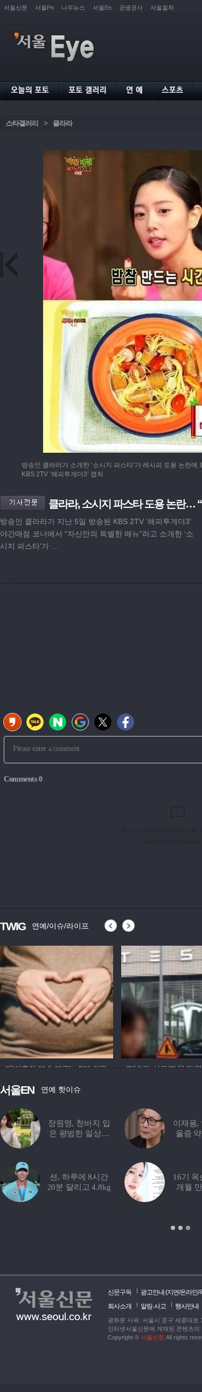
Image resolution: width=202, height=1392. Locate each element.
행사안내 (187, 1306)
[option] (56, 1000)
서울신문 (15, 7)
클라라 (62, 123)
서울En (102, 7)
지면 (173, 1292)
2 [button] (180, 1228)
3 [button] (188, 1228)
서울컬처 (162, 7)
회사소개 (119, 1306)
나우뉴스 (73, 7)
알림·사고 (153, 1306)
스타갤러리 (22, 123)
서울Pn (44, 7)
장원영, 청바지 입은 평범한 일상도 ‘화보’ (79, 1133)
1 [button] (173, 1228)
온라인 (189, 1292)
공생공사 (131, 7)
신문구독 (119, 1292)
